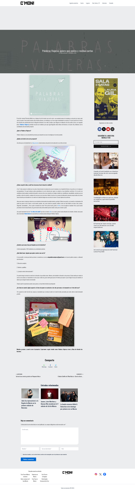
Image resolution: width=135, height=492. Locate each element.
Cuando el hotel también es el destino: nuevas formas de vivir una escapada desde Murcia (106, 173)
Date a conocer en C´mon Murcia (25, 480)
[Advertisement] (67, 18)
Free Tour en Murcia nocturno (25, 475)
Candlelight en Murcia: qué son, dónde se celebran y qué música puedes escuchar (106, 199)
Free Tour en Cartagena (44, 475)
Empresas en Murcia (35, 475)
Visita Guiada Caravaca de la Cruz (44, 480)
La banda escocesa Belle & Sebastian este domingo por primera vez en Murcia (68, 406)
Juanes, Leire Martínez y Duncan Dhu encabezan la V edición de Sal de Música (49, 403)
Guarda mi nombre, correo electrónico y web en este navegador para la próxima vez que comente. (45, 454)
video (59, 205)
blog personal (35, 143)
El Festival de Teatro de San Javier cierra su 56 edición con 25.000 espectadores (105, 225)
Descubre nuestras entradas (35, 471)
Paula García (27, 214)
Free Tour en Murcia (35, 480)
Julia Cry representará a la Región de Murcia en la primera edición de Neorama (29, 404)
